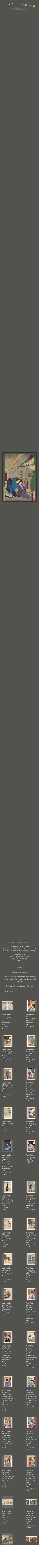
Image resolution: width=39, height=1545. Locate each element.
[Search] (26, 6)
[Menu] (34, 6)
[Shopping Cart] (30, 6)
